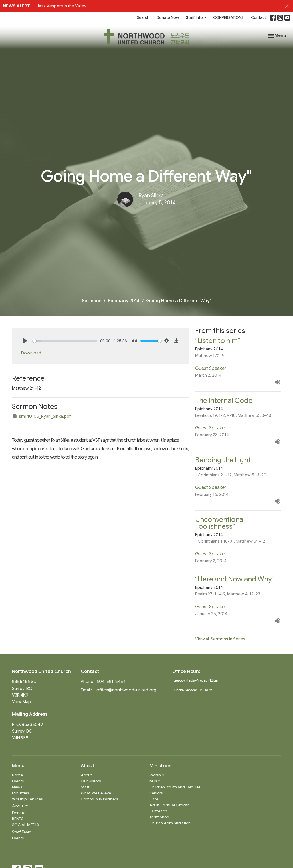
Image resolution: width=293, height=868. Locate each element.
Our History (91, 781)
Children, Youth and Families (174, 787)
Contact (258, 17)
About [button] (17, 805)
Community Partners (99, 799)
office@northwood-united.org (126, 690)
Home (17, 775)
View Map (21, 701)
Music (154, 781)
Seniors (156, 793)
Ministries (20, 793)
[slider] (65, 341)
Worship (156, 775)
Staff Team (22, 832)
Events (18, 781)
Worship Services (27, 799)
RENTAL (19, 818)
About (86, 775)
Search (143, 17)
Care (153, 799)
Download (31, 353)
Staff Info (194, 17)
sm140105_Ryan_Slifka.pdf (45, 416)
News (17, 787)
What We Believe (96, 793)
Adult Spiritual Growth (169, 805)
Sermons (91, 301)
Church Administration (170, 823)
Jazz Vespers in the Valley (61, 6)
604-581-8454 (111, 681)
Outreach (158, 811)
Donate (18, 812)
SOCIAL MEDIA (25, 824)
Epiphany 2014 (124, 301)
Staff (85, 787)
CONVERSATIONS (228, 17)
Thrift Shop (159, 817)
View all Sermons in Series (220, 639)
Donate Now (168, 17)
